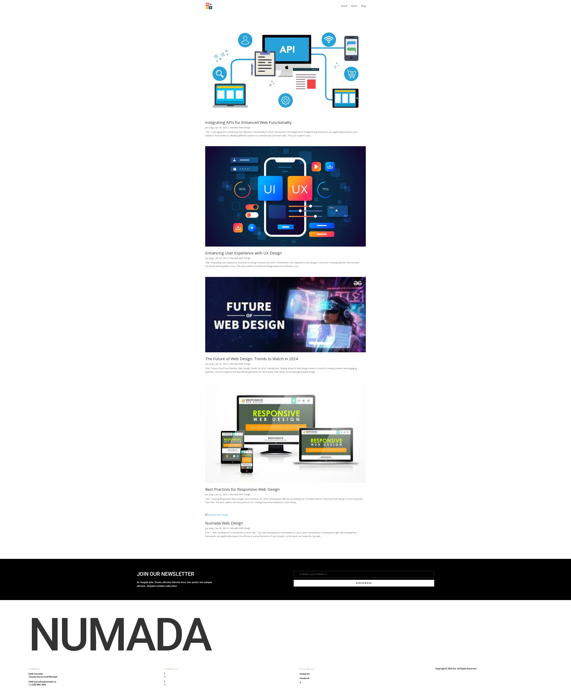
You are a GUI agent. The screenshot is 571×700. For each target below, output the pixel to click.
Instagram (305, 674)
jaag (211, 127)
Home (344, 6)
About (354, 6)
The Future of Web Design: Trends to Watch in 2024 (251, 358)
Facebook (304, 678)
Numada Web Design (240, 127)
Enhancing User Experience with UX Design (243, 253)
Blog (363, 6)
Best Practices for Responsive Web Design (242, 489)
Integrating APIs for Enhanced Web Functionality (248, 122)
